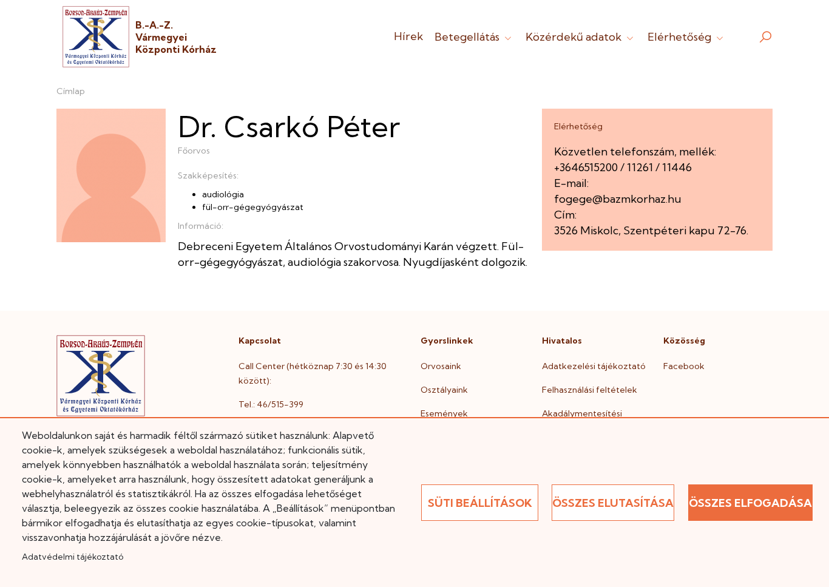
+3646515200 (586, 167)
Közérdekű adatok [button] (575, 37)
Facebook (684, 366)
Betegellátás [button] (468, 37)
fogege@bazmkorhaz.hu (618, 199)
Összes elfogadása (750, 503)
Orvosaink (441, 366)
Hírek (408, 36)
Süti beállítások (480, 503)
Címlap (70, 91)
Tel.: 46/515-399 (271, 404)
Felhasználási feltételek (589, 389)
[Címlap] (95, 36)
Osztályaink (444, 389)
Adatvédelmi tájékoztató (72, 557)
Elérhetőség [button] (681, 37)
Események (444, 413)
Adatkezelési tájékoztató (594, 366)
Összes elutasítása (613, 503)
